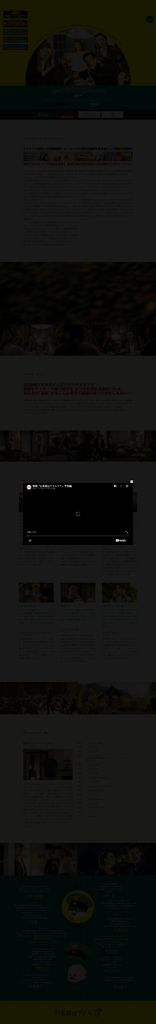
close (132, 482)
